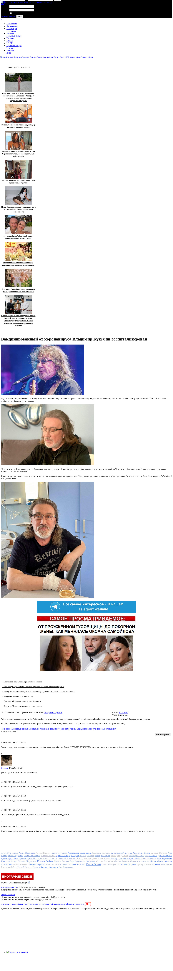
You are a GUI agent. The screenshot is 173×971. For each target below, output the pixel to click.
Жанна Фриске (90, 858)
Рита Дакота (166, 864)
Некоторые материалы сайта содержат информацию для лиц (59, 904)
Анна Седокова (15, 855)
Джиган (22, 858)
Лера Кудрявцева (78, 861)
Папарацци (11, 28)
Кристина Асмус (9, 861)
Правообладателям (19, 904)
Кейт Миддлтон (148, 858)
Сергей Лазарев (25, 867)
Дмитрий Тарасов (48, 858)
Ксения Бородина (27, 861)
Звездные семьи (13, 36)
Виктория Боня (102, 855)
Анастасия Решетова (121, 853)
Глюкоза (153, 855)
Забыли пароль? (8, 16)
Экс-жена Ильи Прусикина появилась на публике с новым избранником (35, 729)
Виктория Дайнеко (119, 855)
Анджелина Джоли (142, 853)
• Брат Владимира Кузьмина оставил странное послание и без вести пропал (33, 687)
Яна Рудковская (66, 867)
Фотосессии (12, 26)
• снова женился (17, 696)
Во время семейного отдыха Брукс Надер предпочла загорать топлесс (18, 126)
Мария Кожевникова (139, 861)
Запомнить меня (19, 13)
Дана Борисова (165, 855)
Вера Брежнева (86, 855)
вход (3, 3)
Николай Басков (53, 864)
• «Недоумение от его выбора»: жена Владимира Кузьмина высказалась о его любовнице (38, 692)
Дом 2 (79, 858)
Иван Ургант (104, 858)
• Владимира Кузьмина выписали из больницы (21, 701)
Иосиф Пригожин (119, 858)
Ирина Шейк (134, 858)
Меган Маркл (156, 861)
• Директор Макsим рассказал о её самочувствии (22, 706)
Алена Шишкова (43, 853)
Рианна (156, 864)
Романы (10, 33)
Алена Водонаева (27, 853)
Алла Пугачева (59, 853)
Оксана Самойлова (77, 864)
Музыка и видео (13, 45)
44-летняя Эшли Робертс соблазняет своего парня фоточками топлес (18, 237)
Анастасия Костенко (101, 853)
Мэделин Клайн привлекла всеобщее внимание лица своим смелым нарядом (18, 264)
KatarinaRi (123, 712)
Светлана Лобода (9, 867)
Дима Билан (33, 858)
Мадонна (90, 861)
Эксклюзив (11, 24)
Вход (8, 53)
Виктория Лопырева (139, 855)
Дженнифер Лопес (9, 858)
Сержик (4, 768)
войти (19, 17)
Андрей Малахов (159, 853)
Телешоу (10, 48)
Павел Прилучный (110, 864)
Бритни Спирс (63, 855)
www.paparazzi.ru (9, 887)
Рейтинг (10, 50)
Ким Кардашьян (164, 858)
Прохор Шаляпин (145, 864)
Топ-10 (9, 41)
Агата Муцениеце (9, 853)
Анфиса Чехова (48, 855)
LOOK (9, 43)
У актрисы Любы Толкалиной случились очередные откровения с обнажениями (18, 290)
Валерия (75, 855)
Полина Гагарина (128, 864)
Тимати (36, 867)
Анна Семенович (32, 855)
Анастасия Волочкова (79, 852)
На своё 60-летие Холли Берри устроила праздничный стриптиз (18, 182)
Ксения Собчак (45, 861)
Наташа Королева (37, 864)
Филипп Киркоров (49, 867)
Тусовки (10, 38)
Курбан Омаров (61, 861)
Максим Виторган (104, 861)
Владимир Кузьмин (53, 712)
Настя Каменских (20, 864)
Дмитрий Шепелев (66, 858)
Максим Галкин (121, 861)
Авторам (5, 904)
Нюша (64, 864)
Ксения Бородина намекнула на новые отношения (93, 729)
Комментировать (163, 735)
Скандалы (11, 31)
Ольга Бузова (93, 864)
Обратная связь (8, 894)
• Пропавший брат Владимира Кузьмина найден (22, 682)
